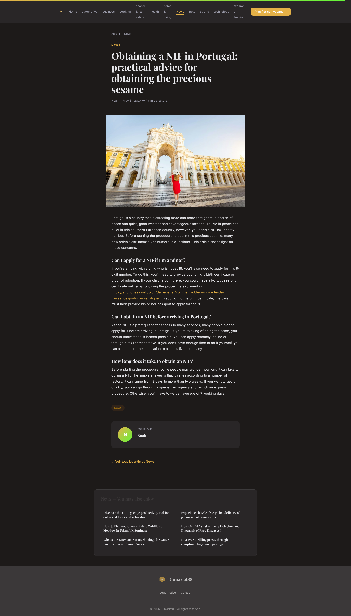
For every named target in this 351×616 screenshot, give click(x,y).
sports (204, 11)
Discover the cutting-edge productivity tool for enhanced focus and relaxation (136, 515)
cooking (125, 11)
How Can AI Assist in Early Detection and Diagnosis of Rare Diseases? (210, 528)
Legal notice (168, 592)
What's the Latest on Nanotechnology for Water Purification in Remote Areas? (136, 542)
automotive (90, 11)
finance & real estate (141, 11)
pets (192, 11)
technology (221, 11)
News (180, 11)
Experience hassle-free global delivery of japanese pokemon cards (210, 515)
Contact (186, 592)
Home (73, 11)
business (108, 11)
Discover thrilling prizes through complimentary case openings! (204, 542)
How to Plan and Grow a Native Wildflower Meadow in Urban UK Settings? (133, 528)
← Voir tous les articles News (132, 461)
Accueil (115, 33)
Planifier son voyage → (271, 11)
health (155, 11)
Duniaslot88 (180, 579)
